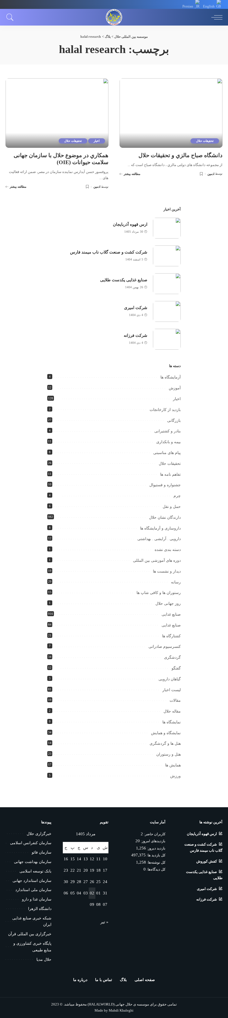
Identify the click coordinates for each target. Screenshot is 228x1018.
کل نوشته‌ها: (155, 862)
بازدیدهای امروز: (152, 841)
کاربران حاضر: (154, 834)
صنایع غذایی (171, 614)
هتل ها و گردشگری (165, 743)
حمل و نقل (172, 507)
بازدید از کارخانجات (165, 410)
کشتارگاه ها (171, 636)
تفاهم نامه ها (170, 474)
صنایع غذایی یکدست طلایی (123, 280)
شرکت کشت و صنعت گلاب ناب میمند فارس (108, 252)
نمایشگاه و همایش (166, 733)
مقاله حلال (172, 711)
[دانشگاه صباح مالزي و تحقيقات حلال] (171, 113)
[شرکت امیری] (167, 311)
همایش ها (173, 765)
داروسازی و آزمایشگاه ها (160, 528)
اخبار (97, 140)
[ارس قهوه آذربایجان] (167, 228)
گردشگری (172, 657)
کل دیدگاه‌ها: (155, 869)
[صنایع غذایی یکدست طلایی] (167, 283)
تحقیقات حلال (205, 140)
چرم (177, 496)
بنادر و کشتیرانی (167, 431)
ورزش (175, 776)
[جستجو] (11, 17)
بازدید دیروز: (155, 848)
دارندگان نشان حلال (165, 517)
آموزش (175, 388)
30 (66, 881)
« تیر (104, 922)
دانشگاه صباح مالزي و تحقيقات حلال (180, 155)
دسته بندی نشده (168, 550)
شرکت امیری (135, 307)
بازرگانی (174, 420)
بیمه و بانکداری (168, 442)
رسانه (176, 582)
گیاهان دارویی (169, 679)
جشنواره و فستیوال (165, 485)
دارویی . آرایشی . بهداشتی (159, 539)
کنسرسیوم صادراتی (164, 647)
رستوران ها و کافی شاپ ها (159, 593)
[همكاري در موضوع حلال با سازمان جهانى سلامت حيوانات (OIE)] (57, 113)
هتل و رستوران (168, 754)
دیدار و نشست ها (167, 571)
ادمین (210, 173)
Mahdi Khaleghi (121, 1010)
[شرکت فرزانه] (167, 339)
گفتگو (176, 668)
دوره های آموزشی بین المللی (157, 560)
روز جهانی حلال (168, 603)
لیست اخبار (171, 690)
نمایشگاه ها (171, 722)
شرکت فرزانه (135, 335)
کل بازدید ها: (155, 855)
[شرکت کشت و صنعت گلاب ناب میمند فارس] (167, 255)
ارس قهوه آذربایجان (130, 224)
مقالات (175, 700)
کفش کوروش (206, 861)
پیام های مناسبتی (167, 453)
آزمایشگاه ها (170, 377)
